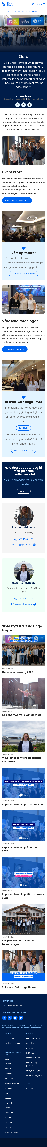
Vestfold (8, 1117)
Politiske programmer (14, 1043)
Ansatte (29, 1048)
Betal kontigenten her (23, 450)
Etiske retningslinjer (34, 1075)
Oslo (6, 1093)
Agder (7, 1059)
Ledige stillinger (33, 1070)
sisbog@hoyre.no (23, 604)
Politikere (30, 1053)
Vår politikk (9, 1038)
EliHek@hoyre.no (23, 544)
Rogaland (9, 1098)
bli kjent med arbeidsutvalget (17, 200)
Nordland (9, 1088)
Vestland (8, 1122)
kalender (23, 491)
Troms (7, 1108)
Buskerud (9, 1068)
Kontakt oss (31, 1043)
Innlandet (9, 1078)
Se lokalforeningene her (15, 349)
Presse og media (33, 1058)
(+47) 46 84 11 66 (25, 539)
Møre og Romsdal (12, 1083)
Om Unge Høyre (33, 1038)
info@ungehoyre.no (15, 1005)
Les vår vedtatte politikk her (23, 274)
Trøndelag (9, 1113)
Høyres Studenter (12, 1132)
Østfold (8, 1127)
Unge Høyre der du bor (28, 12)
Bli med (29, 1088)
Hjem (7, 12)
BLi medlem (23, 428)
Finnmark (8, 1073)
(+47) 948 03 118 (25, 598)
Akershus (8, 1064)
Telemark (8, 1103)
